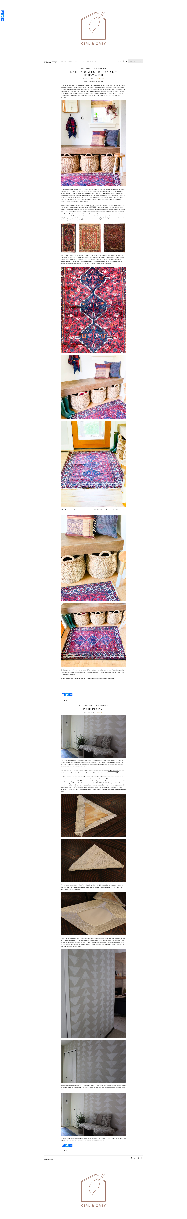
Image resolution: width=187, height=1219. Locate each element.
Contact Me (91, 61)
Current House (67, 61)
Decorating (85, 68)
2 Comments (100, 78)
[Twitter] (2, 16)
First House (79, 61)
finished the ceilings (113, 770)
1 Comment (99, 712)
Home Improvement (99, 68)
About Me (54, 61)
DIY (91, 705)
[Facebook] (2, 12)
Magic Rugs (100, 81)
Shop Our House (50, 62)
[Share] (2, 20)
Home (46, 61)
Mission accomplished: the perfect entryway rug (93, 74)
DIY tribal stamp (93, 708)
